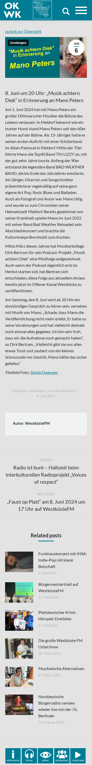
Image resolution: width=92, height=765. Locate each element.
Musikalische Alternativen (61, 668)
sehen (45, 760)
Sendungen (18, 43)
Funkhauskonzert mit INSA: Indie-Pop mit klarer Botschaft (62, 560)
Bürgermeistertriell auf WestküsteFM (58, 587)
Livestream (78, 760)
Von (62, 391)
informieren (13, 760)
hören (29, 760)
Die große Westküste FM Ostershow (60, 643)
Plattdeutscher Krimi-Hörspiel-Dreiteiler (57, 615)
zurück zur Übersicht (23, 31)
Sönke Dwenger (44, 372)
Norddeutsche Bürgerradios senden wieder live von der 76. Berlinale (57, 706)
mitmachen (61, 760)
